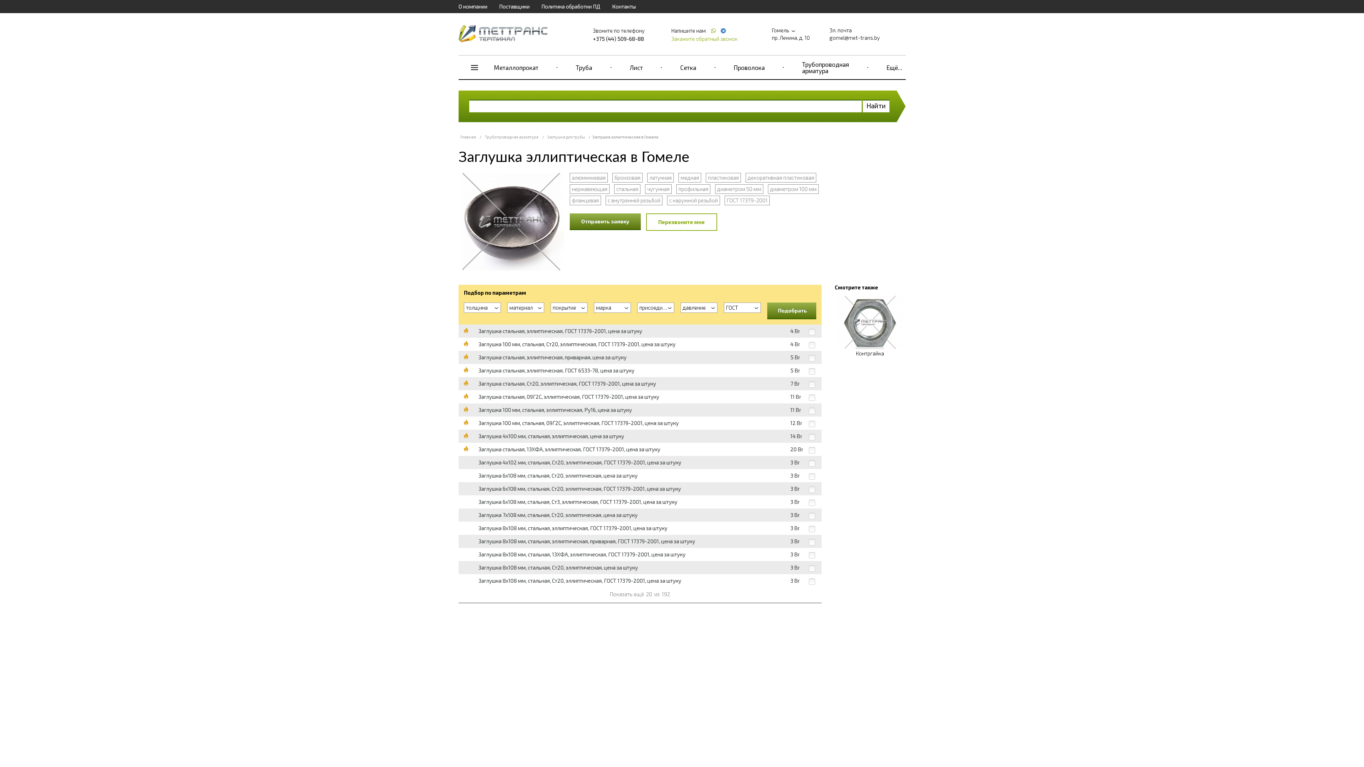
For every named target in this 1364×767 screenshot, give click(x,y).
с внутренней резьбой (634, 200)
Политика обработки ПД (570, 6)
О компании (473, 6)
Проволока (749, 67)
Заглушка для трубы (566, 137)
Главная (468, 137)
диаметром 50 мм (739, 189)
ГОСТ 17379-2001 (747, 200)
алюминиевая (589, 177)
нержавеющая (589, 189)
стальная (627, 189)
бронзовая (627, 177)
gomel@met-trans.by (854, 37)
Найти (876, 106)
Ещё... (894, 67)
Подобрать (792, 310)
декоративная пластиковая (781, 177)
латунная (660, 177)
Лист (636, 67)
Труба (584, 67)
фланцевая (585, 200)
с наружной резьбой (693, 200)
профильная (693, 189)
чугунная (658, 189)
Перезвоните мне (681, 222)
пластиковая (723, 177)
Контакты (624, 6)
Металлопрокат (516, 67)
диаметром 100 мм (793, 189)
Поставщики (514, 6)
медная (690, 177)
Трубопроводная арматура (825, 67)
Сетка (688, 67)
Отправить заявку (605, 221)
